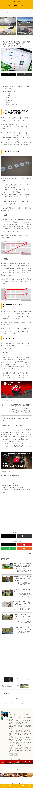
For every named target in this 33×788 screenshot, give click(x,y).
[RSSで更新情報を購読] (24, 548)
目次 (14, 83)
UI (23, 483)
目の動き (29, 489)
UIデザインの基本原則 (10, 91)
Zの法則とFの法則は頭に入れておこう (14, 98)
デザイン (18, 485)
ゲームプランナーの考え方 (9, 483)
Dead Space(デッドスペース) (13, 104)
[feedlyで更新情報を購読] (8, 548)
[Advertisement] (16, 513)
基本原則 (16, 489)
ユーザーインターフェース (17, 487)
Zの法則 (8, 93)
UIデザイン (5, 485)
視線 (4, 492)
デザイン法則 (6, 487)
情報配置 (22, 489)
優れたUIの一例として (10, 100)
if (9, 712)
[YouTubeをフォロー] (24, 544)
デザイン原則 (25, 485)
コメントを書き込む (16, 698)
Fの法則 (8, 95)
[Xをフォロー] (8, 544)
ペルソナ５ (9, 102)
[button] (31, 12)
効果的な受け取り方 (7, 489)
